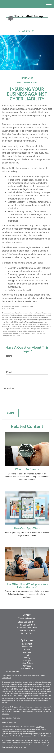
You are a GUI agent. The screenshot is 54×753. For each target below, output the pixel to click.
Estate (27, 649)
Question (9, 388)
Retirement (27, 643)
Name (9, 355)
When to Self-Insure (27, 469)
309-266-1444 (29, 30)
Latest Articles (27, 663)
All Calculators (27, 668)
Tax (27, 654)
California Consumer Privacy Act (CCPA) (22, 709)
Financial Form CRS (12, 671)
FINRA (38, 727)
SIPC (42, 727)
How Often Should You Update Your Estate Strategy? (27, 586)
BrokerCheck (6, 678)
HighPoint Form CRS (9, 722)
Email (9, 372)
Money (27, 657)
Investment (27, 646)
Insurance (27, 652)
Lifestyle (27, 660)
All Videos (27, 665)
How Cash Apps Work (27, 528)
